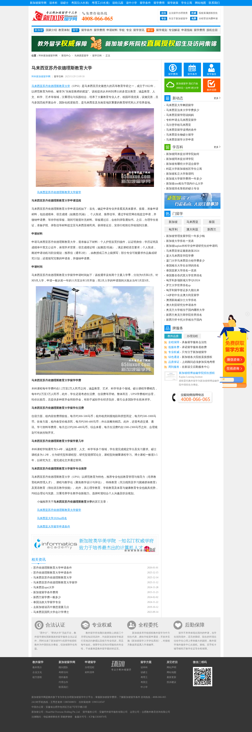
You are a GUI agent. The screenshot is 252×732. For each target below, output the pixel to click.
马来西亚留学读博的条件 (181, 129)
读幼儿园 (117, 2)
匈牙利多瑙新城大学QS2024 (183, 280)
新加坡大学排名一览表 (180, 240)
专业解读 (174, 30)
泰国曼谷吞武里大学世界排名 (184, 275)
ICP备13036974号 (98, 716)
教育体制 (63, 30)
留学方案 (146, 662)
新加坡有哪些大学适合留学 (182, 163)
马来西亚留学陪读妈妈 (180, 115)
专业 (129, 30)
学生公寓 (186, 2)
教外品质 (173, 336)
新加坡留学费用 (108, 697)
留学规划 (161, 30)
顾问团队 (63, 667)
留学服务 (211, 74)
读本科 (53, 2)
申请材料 (112, 30)
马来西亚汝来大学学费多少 (182, 110)
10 (154, 550)
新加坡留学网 (38, 2)
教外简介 (37, 667)
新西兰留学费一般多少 (47, 597)
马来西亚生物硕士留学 (180, 134)
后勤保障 (195, 625)
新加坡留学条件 (132, 697)
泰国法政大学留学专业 (47, 602)
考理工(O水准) (100, 2)
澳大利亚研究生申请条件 (181, 305)
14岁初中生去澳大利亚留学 (182, 295)
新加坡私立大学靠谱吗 (180, 173)
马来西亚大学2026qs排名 (52, 518)
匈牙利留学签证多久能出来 (182, 290)
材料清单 (89, 672)
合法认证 (55, 625)
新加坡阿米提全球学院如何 (182, 154)
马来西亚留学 (81, 55)
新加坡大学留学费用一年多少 (184, 178)
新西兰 (211, 229)
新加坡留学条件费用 (45, 592)
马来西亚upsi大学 (43, 587)
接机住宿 (212, 30)
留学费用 (159, 2)
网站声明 (171, 667)
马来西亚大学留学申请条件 (53, 526)
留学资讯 (138, 30)
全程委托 (148, 625)
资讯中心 (66, 55)
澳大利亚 (192, 229)
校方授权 (37, 677)
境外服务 (63, 677)
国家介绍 (51, 30)
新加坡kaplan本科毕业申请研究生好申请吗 (192, 245)
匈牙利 (173, 229)
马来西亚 (192, 222)
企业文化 (37, 672)
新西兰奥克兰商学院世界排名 (184, 314)
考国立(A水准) (80, 2)
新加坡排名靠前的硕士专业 (182, 188)
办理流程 (192, 336)
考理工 (144, 677)
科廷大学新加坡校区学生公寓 (184, 168)
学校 (122, 30)
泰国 (212, 222)
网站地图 (200, 2)
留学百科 (97, 55)
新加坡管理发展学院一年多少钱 (185, 236)
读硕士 (64, 2)
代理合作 (63, 682)
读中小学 (131, 2)
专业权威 (102, 625)
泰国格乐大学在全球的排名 (182, 265)
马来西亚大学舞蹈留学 (180, 105)
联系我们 (214, 2)
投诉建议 (171, 682)
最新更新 (171, 677)
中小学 (144, 687)
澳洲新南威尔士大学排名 (181, 300)
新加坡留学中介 (80, 697)
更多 (216, 98)
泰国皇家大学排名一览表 (181, 270)
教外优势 (211, 89)
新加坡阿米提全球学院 (180, 158)
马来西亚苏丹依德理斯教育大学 (51, 86)
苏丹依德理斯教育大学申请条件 (52, 567)
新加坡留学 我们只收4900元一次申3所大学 (187, 85)
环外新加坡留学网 (54, 16)
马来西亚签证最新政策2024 (182, 250)
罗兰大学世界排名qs (178, 285)
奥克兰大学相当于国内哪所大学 (185, 309)
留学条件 (145, 2)
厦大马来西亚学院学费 (180, 255)
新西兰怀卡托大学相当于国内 (184, 319)
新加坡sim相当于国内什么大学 (184, 183)
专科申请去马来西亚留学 (181, 119)
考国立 (144, 682)
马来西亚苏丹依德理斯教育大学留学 (59, 192)
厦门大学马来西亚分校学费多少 (185, 260)
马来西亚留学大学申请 (180, 139)
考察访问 (63, 672)
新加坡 (173, 222)
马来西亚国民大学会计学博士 (51, 612)
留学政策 (172, 2)
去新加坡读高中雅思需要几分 (51, 607)
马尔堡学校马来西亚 (178, 124)
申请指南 (186, 30)
